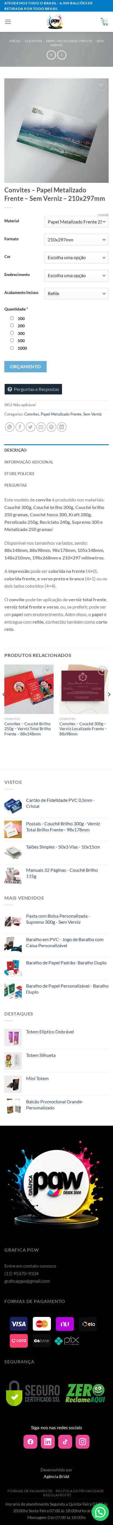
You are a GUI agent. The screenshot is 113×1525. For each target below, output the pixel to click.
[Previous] (4, 706)
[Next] (109, 706)
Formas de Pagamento (30, 1491)
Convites (33, 41)
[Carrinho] (104, 21)
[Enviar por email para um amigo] (41, 427)
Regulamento (57, 1495)
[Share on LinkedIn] (62, 427)
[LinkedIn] (48, 1442)
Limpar (103, 215)
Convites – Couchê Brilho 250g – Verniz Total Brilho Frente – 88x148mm (27, 728)
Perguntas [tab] (15, 485)
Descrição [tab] (15, 450)
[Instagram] (83, 1442)
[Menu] (7, 22)
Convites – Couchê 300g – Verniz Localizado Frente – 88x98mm (83, 728)
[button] (100, 1512)
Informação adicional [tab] (28, 462)
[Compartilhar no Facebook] (20, 427)
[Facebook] (30, 1442)
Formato (11, 239)
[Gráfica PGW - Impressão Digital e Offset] (55, 22)
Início (15, 41)
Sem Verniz (92, 414)
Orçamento (25, 366)
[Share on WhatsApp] (9, 427)
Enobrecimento (17, 275)
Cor (7, 257)
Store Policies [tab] (19, 473)
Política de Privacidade (80, 1491)
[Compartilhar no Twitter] (30, 427)
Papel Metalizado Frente (69, 41)
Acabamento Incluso (21, 293)
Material (11, 221)
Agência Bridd (56, 1476)
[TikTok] (65, 1442)
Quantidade (16, 308)
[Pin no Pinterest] (51, 427)
